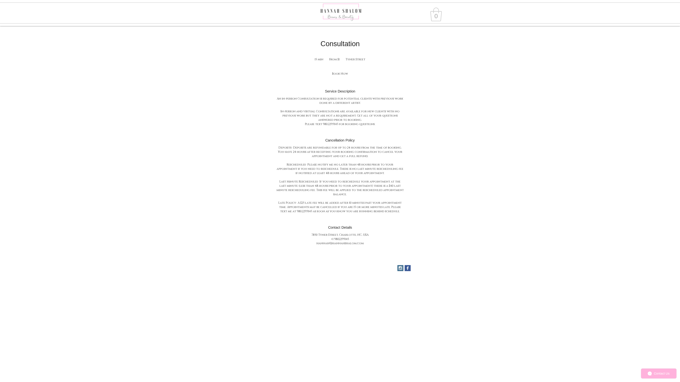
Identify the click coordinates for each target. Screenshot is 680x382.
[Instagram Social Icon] (400, 268)
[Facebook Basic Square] (408, 268)
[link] (436, 14)
